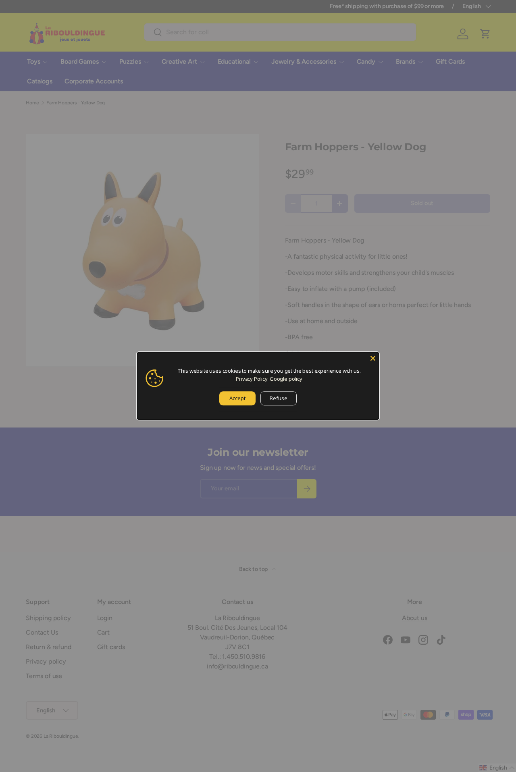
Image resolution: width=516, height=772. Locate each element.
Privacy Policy (252, 378)
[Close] (373, 358)
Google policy (286, 378)
